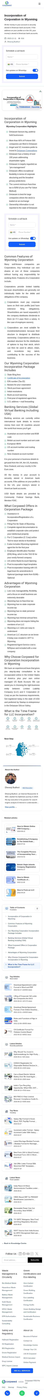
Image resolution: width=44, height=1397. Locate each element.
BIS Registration (8, 1348)
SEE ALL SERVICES (22, 1371)
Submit (22, 76)
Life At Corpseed (29, 1354)
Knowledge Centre (30, 1345)
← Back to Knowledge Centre (14, 1243)
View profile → (11, 807)
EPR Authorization (9, 1316)
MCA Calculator (29, 1358)
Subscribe (35, 1260)
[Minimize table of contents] (37, 908)
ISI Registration (8, 1344)
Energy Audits (28, 1305)
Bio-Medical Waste (9, 1283)
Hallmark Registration (10, 1340)
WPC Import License (10, 1366)
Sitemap (11, 1387)
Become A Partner (30, 1336)
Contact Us (27, 1341)
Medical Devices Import (11, 1357)
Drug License (7, 1361)
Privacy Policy (22, 1387)
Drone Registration (9, 1353)
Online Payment (29, 1362)
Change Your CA (29, 1349)
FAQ (3, 1387)
